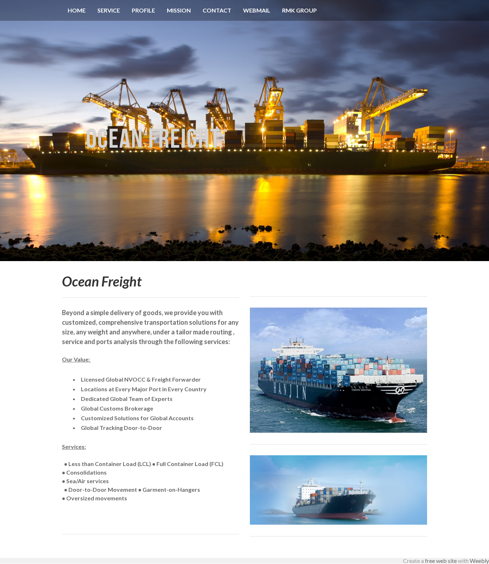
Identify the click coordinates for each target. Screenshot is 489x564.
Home (77, 10)
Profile (143, 10)
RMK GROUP (299, 10)
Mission (179, 10)
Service (108, 10)
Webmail (256, 10)
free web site (441, 560)
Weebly (479, 560)
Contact (217, 10)
